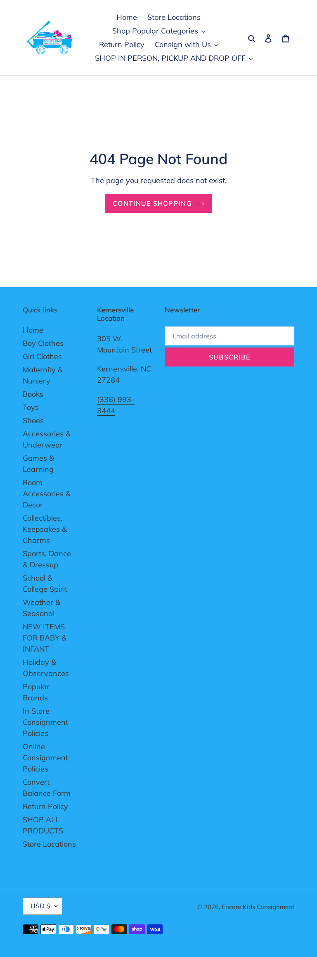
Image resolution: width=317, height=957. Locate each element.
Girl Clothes (42, 356)
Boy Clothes (43, 343)
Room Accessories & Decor (47, 493)
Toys (31, 407)
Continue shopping (152, 203)
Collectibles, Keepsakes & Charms (45, 529)
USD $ (40, 906)
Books (33, 394)
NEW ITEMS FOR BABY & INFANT (44, 638)
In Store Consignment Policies (45, 722)
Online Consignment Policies (45, 758)
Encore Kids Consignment (258, 907)
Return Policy (45, 806)
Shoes (33, 420)
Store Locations (49, 844)
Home (33, 330)
